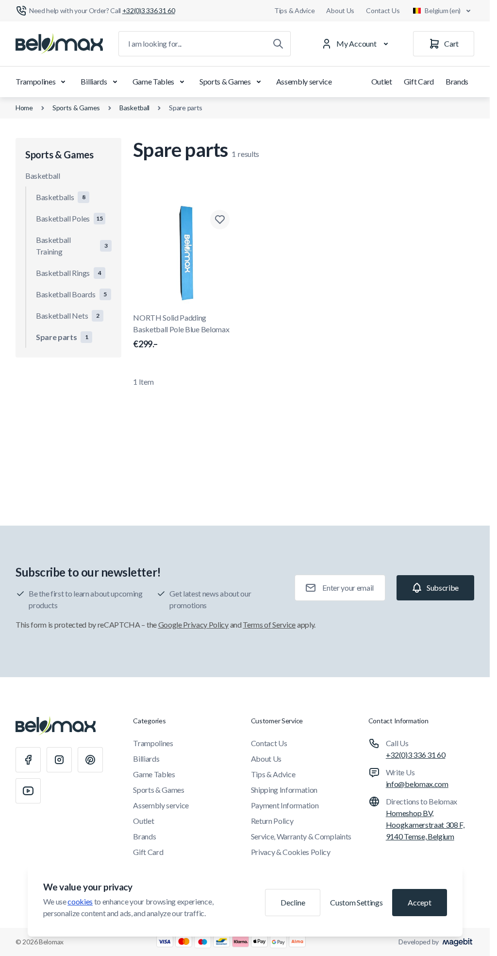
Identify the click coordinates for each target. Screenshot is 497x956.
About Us (340, 10)
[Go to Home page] (59, 43)
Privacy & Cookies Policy (291, 851)
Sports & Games (225, 81)
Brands (457, 81)
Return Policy (272, 820)
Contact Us (382, 10)
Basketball (134, 107)
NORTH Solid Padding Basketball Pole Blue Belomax (181, 331)
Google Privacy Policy (193, 624)
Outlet (381, 81)
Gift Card (419, 81)
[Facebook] (28, 759)
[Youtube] (28, 790)
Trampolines (35, 81)
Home (24, 107)
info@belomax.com (417, 783)
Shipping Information (284, 789)
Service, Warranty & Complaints (301, 836)
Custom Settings (356, 902)
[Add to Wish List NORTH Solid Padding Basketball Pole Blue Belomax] (220, 219)
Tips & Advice (294, 10)
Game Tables (153, 81)
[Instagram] (59, 759)
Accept (419, 902)
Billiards (94, 81)
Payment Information (285, 805)
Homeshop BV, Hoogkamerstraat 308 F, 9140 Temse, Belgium (425, 824)
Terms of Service (269, 624)
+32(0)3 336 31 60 (416, 754)
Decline (293, 902)
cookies (80, 901)
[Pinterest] (90, 759)
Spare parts (185, 107)
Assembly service (304, 81)
